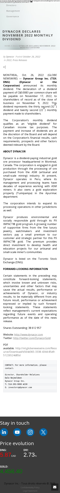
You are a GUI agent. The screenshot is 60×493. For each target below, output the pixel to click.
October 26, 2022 (31, 56)
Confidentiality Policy (30, 487)
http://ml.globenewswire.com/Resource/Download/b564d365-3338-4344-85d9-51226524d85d (30, 352)
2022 (14, 46)
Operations (41, 0)
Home (7, 46)
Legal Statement (30, 491)
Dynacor (10, 56)
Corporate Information (12, 0)
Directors (11, 5)
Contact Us (26, 2)
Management (13, 11)
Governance (12, 16)
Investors (30, 0)
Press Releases (20, 60)
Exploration (53, 0)
